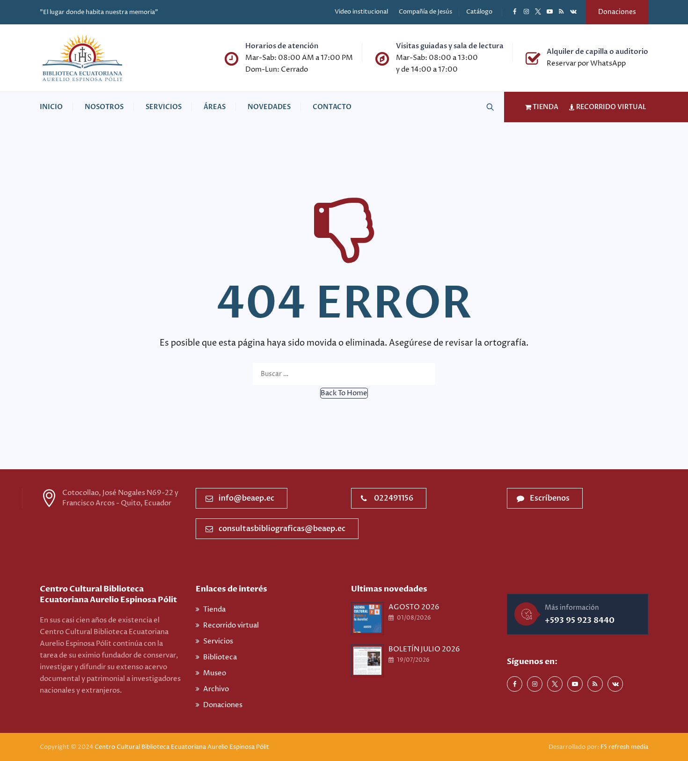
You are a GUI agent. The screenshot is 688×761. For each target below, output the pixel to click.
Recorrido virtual (231, 625)
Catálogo (479, 11)
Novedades (269, 107)
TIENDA (544, 107)
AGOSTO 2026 (413, 607)
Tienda (214, 609)
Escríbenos (550, 498)
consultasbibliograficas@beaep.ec (282, 529)
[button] (344, 393)
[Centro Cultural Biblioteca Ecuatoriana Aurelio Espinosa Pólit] (82, 57)
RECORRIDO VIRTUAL (610, 107)
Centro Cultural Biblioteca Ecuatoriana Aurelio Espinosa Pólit (183, 747)
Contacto (332, 107)
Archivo (216, 689)
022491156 (393, 498)
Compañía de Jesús (425, 11)
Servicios (164, 107)
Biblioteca (220, 657)
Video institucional (361, 11)
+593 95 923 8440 (580, 620)
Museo (214, 673)
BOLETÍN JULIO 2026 (424, 649)
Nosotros (104, 107)
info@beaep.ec (246, 498)
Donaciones (617, 11)
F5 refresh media (624, 747)
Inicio (51, 107)
